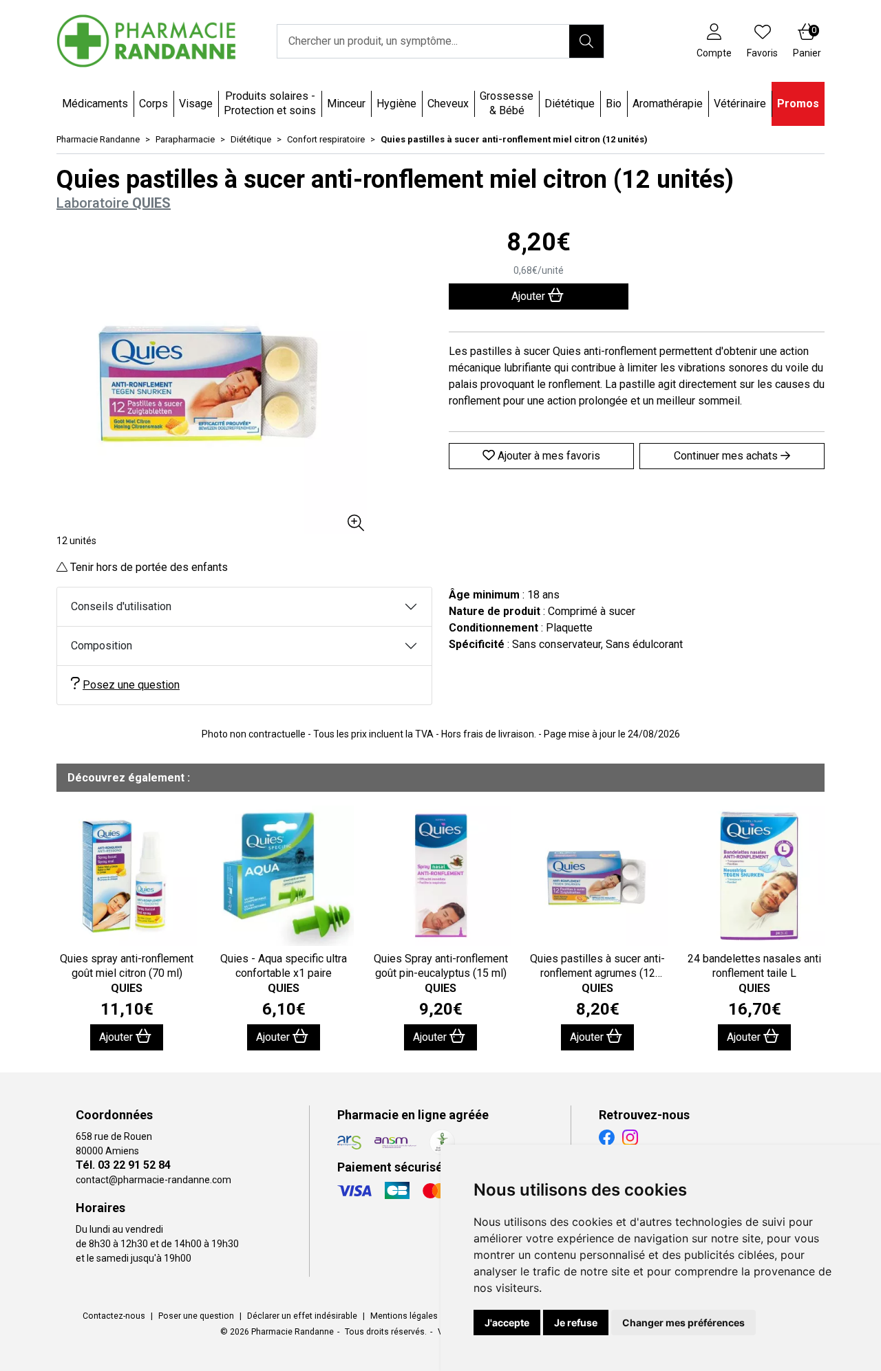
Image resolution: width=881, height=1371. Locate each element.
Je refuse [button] (575, 1322)
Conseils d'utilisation (121, 606)
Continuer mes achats (727, 455)
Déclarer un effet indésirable (302, 1316)
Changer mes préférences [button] (683, 1322)
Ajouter (117, 1037)
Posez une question (131, 684)
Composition (101, 645)
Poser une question (196, 1316)
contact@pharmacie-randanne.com (153, 1179)
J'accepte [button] (507, 1322)
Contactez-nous (114, 1316)
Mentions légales (404, 1316)
